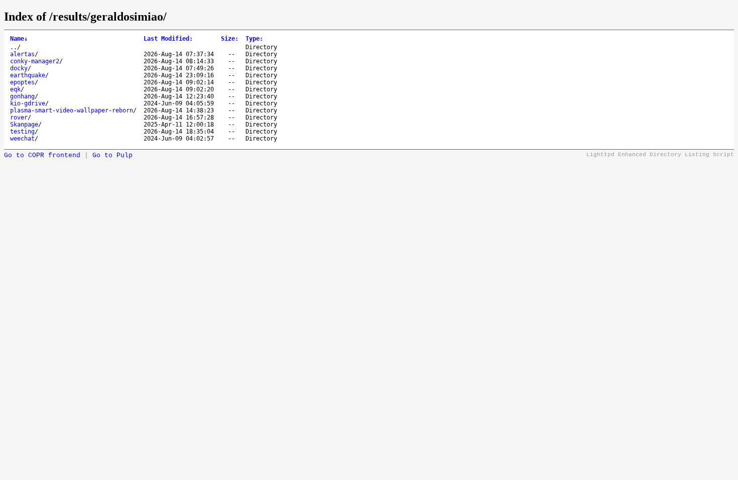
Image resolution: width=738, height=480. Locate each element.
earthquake (27, 75)
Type (254, 38)
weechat (22, 138)
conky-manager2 (34, 61)
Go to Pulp (112, 155)
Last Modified (168, 38)
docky (19, 68)
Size (229, 38)
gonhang (22, 96)
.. (13, 47)
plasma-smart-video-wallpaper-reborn (71, 110)
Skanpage (24, 124)
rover (19, 117)
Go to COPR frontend (42, 155)
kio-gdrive (27, 103)
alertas (22, 54)
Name (19, 38)
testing (22, 131)
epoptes (22, 82)
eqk (15, 89)
